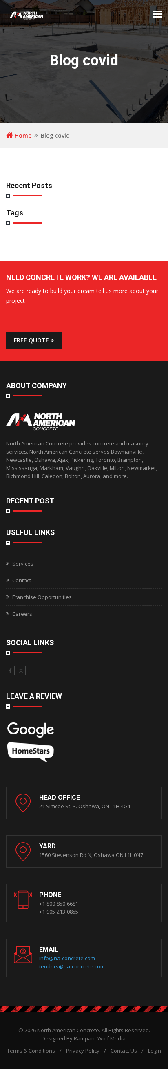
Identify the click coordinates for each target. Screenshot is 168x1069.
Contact (21, 580)
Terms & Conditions (31, 1050)
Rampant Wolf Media (100, 1038)
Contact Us (124, 1050)
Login (154, 1050)
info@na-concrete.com (67, 958)
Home (22, 135)
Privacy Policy (82, 1050)
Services (22, 563)
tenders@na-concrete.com (72, 966)
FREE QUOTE (32, 340)
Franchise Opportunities (42, 597)
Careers (22, 613)
